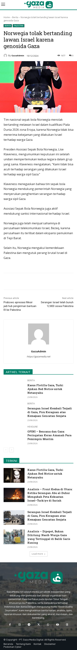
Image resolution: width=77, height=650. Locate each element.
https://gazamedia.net (38, 356)
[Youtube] (57, 624)
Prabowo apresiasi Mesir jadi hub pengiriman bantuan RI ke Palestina (20, 306)
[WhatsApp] (34, 282)
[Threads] (67, 624)
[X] (26, 282)
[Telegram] (43, 282)
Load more (37, 553)
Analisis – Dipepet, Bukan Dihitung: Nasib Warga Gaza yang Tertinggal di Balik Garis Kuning (48, 537)
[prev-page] (6, 450)
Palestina (18, 25)
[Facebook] (18, 282)
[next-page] (11, 450)
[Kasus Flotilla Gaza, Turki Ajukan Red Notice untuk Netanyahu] (14, 386)
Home (7, 17)
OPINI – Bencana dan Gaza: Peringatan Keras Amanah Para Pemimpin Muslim (49, 435)
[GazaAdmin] (6, 55)
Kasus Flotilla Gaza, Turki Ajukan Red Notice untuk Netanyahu (45, 388)
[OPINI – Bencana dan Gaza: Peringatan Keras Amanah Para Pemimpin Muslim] (14, 433)
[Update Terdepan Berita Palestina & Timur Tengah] (38, 5)
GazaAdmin (17, 55)
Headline (32, 427)
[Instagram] (19, 624)
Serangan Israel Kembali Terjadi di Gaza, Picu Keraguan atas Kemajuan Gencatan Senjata (49, 412)
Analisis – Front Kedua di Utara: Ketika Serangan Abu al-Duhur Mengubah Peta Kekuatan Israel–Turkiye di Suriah (49, 494)
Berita (15, 17)
